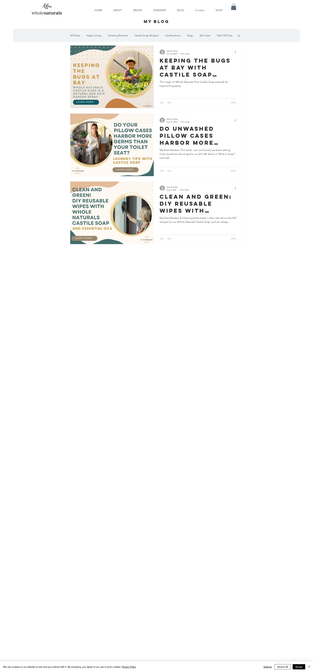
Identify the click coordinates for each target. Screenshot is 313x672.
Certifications (172, 35)
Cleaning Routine (118, 35)
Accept (298, 666)
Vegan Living (94, 35)
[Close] (309, 666)
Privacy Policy (129, 666)
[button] (233, 6)
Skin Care (205, 35)
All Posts (75, 35)
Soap (190, 35)
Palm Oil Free (225, 35)
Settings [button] (267, 666)
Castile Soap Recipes (146, 35)
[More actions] (236, 52)
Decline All (282, 666)
